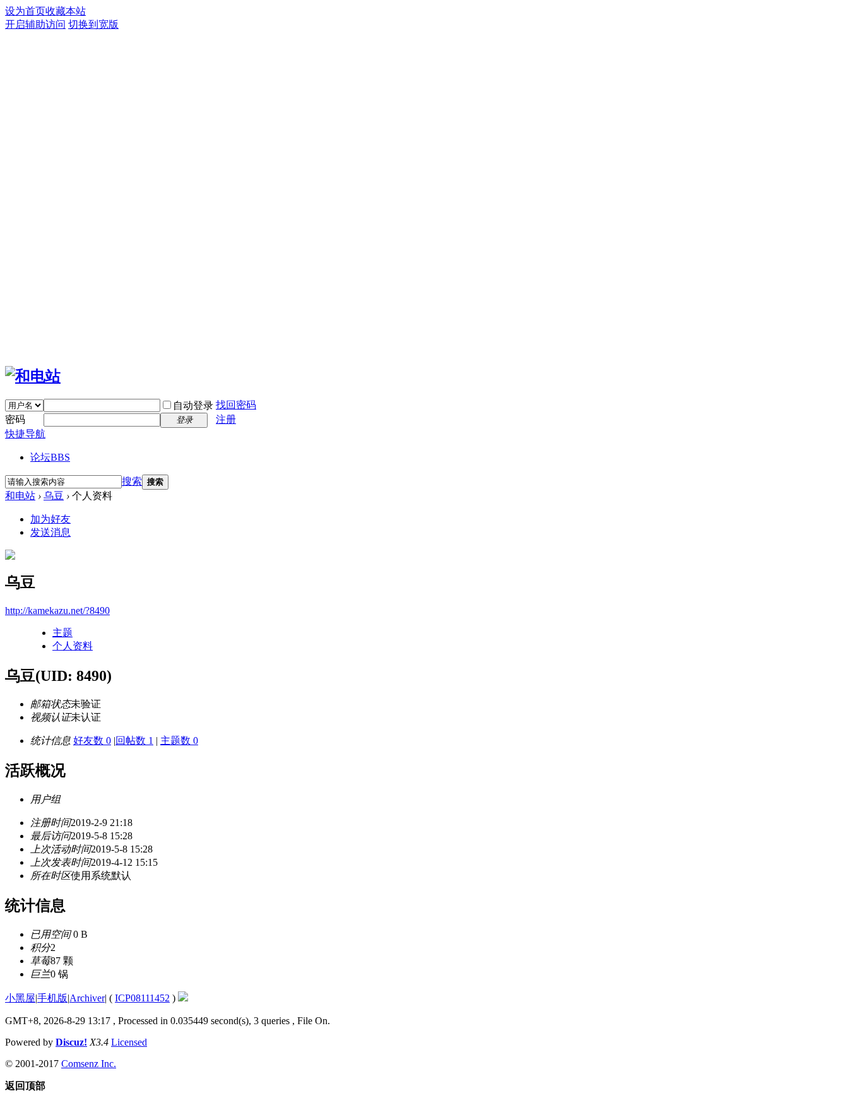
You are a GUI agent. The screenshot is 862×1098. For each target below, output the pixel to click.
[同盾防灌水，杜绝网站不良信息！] (183, 998)
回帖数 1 (134, 740)
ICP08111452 (142, 998)
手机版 (52, 998)
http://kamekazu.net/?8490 (57, 610)
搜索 (132, 481)
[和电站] (33, 376)
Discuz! (71, 1042)
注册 (226, 419)
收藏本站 (65, 11)
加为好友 (50, 519)
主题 (62, 632)
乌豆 (54, 495)
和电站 (20, 495)
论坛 (50, 457)
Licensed (129, 1042)
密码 (15, 419)
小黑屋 (20, 998)
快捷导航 (25, 433)
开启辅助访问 (35, 24)
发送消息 (50, 532)
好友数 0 (92, 740)
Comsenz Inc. (88, 1063)
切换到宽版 (93, 24)
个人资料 (72, 645)
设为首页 (25, 11)
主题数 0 (179, 740)
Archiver (87, 998)
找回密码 (236, 404)
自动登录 (193, 405)
